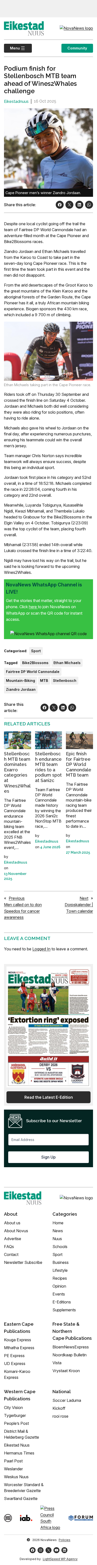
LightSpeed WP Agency (60, 1559)
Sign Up (48, 1157)
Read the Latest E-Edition (48, 1097)
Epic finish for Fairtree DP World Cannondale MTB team (78, 764)
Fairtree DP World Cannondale (32, 672)
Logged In (41, 948)
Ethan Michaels (67, 663)
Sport (36, 651)
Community (77, 48)
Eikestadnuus (16, 101)
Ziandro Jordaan (21, 689)
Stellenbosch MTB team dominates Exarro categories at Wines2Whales (17, 772)
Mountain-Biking (20, 680)
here (33, 606)
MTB (44, 680)
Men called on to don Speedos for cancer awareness (23, 911)
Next (84, 898)
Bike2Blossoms (35, 663)
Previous (17, 898)
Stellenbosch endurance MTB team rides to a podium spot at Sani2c (48, 767)
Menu (12, 48)
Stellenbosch (64, 680)
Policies (64, 1540)
